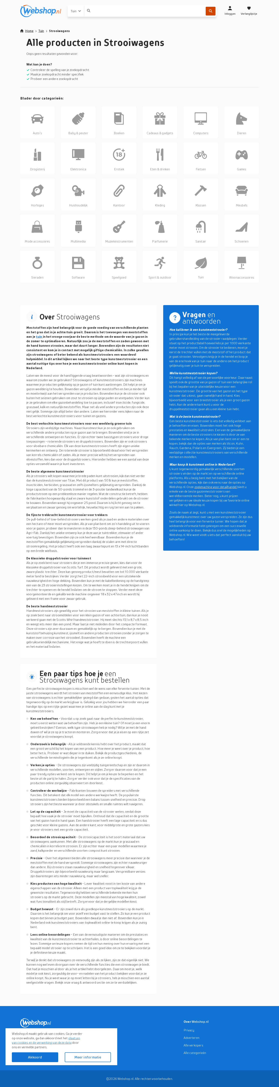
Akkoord (35, 1057)
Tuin (41, 31)
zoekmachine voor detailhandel (215, 487)
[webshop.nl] (40, 11)
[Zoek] (210, 11)
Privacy (189, 1030)
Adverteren (191, 1037)
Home (29, 31)
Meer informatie (87, 1057)
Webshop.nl (200, 1021)
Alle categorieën (195, 1053)
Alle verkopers (193, 1045)
